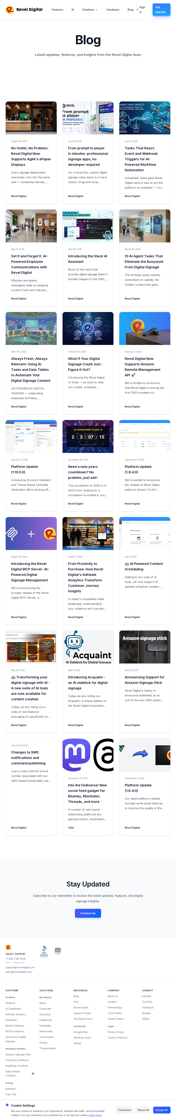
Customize (124, 1110)
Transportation (48, 1048)
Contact (112, 1001)
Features (57, 9)
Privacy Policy (116, 1032)
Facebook (148, 1007)
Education (45, 1014)
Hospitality (45, 1025)
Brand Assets (81, 1007)
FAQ (76, 1001)
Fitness (43, 1042)
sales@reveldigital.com (19, 971)
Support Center (82, 1013)
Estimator (11, 1088)
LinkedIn (146, 996)
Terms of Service (117, 1037)
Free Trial (11, 1094)
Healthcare (46, 1020)
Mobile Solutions (15, 1025)
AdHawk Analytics (16, 1014)
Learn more (95, 1115)
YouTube (147, 1001)
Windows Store (82, 1037)
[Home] (24, 9)
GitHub (77, 1043)
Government (46, 1036)
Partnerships (115, 1007)
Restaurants (46, 1031)
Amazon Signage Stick (18, 1054)
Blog (131, 9)
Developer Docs (83, 1018)
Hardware (113, 9)
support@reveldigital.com (20, 967)
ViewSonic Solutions (17, 1060)
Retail (43, 1003)
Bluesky (146, 1013)
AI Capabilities (13, 1008)
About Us (113, 996)
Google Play (81, 1032)
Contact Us (88, 913)
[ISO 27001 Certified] (57, 951)
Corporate (45, 1008)
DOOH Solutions (15, 1031)
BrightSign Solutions (17, 1065)
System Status (116, 1018)
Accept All (162, 1110)
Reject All (143, 1110)
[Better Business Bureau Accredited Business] (44, 951)
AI (72, 9)
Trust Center (115, 1013)
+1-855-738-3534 (15, 958)
